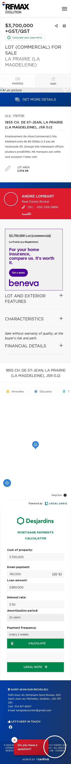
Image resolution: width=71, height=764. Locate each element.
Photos (17, 84)
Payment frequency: (21, 628)
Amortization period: (22, 610)
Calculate (37, 643)
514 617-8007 (23, 706)
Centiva (42, 759)
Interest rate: (16, 597)
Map (53, 84)
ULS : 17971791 (14, 116)
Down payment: (18, 567)
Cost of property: (20, 550)
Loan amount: (17, 580)
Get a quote (18, 272)
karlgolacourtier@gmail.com (33, 710)
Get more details (38, 99)
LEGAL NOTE (33, 667)
